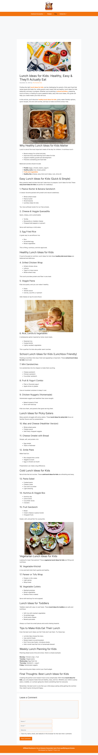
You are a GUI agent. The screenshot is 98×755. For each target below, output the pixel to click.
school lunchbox (62, 91)
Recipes (49, 14)
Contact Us (63, 14)
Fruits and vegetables (31, 172)
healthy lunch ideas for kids (47, 99)
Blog (55, 14)
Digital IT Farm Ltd (54, 750)
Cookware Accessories (37, 14)
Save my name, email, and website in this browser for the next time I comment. (46, 734)
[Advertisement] (49, 27)
